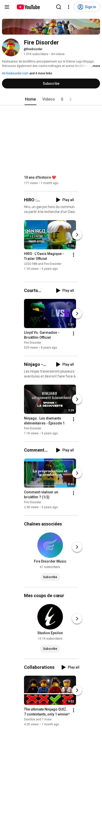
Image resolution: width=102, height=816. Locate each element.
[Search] (59, 7)
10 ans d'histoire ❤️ (40, 177)
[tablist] (51, 99)
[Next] (77, 235)
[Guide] (7, 7)
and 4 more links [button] (40, 73)
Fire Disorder (32, 342)
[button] (70, 99)
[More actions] (73, 255)
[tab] (30, 99)
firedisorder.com (16, 73)
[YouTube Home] (28, 7)
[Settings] (69, 7)
